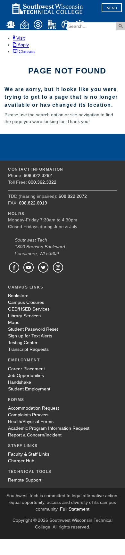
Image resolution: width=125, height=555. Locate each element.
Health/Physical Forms (31, 421)
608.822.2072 (73, 196)
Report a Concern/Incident (35, 434)
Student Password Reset (33, 329)
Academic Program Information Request (48, 428)
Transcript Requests (28, 349)
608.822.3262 (38, 175)
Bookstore (18, 295)
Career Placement (26, 368)
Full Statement (74, 509)
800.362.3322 (42, 182)
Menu (112, 8)
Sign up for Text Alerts (30, 335)
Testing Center (23, 342)
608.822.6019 (33, 202)
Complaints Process (28, 414)
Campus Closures (26, 302)
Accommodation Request (33, 408)
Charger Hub (21, 460)
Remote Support (24, 479)
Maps (13, 322)
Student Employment (29, 388)
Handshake (19, 382)
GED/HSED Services (29, 309)
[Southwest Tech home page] (47, 16)
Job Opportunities (26, 375)
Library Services (24, 315)
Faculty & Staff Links (28, 454)
